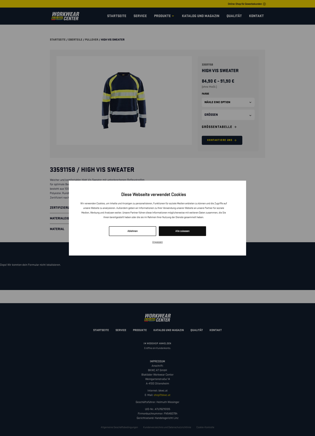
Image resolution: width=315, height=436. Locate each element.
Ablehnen (132, 231)
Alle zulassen (182, 231)
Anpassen (157, 242)
